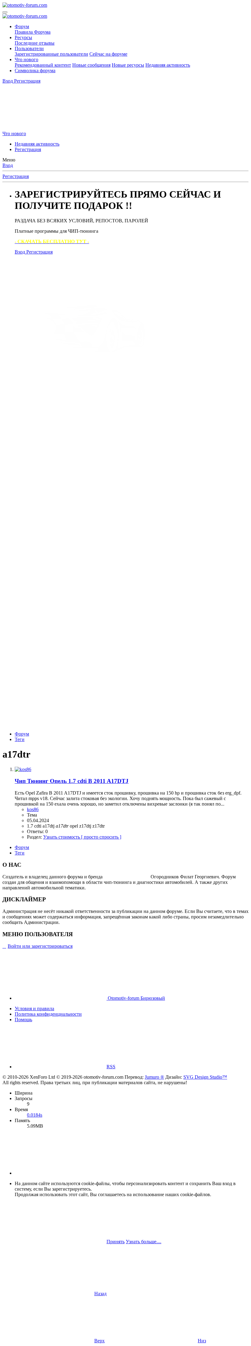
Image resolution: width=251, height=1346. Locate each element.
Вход (7, 165)
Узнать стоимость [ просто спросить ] (82, 837)
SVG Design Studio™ (205, 1077)
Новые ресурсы (128, 65)
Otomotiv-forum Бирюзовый (136, 998)
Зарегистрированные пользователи (51, 54)
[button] (61, 1173)
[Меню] (4, 12)
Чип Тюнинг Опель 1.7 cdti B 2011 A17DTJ (72, 781)
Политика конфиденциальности (48, 1014)
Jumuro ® (154, 1077)
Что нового (26, 59)
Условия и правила (34, 1008)
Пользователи (29, 48)
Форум (22, 26)
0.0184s (34, 1115)
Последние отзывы (34, 43)
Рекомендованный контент (43, 65)
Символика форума (35, 70)
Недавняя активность (167, 65)
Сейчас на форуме (108, 54)
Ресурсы (23, 37)
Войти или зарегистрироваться (40, 946)
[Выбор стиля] (48, 128)
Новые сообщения (91, 65)
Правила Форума (33, 32)
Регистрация (28, 149)
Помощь (23, 1019)
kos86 (33, 809)
